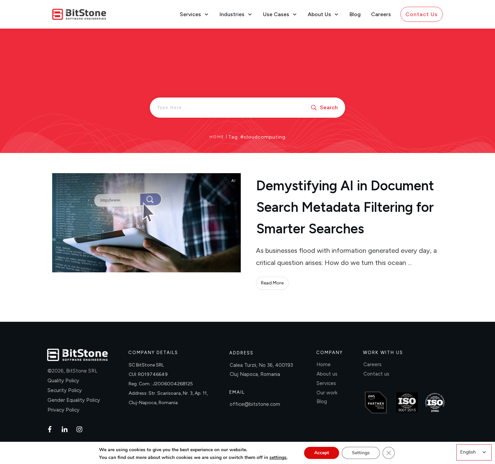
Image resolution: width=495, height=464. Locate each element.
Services (326, 383)
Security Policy (64, 390)
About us (327, 374)
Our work (327, 393)
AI (233, 180)
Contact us (376, 374)
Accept (321, 453)
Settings (361, 453)
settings (278, 458)
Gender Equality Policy (73, 400)
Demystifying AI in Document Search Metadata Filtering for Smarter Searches (345, 207)
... (410, 263)
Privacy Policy (63, 410)
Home (324, 364)
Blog (322, 401)
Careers (372, 364)
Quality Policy (63, 381)
